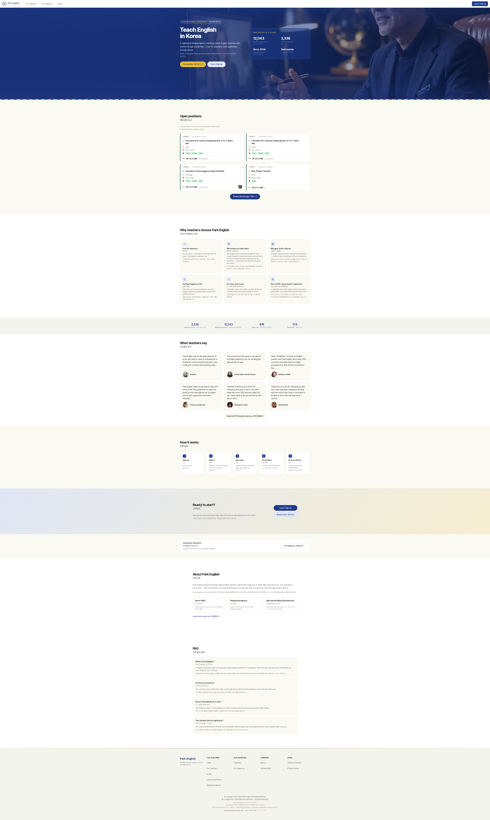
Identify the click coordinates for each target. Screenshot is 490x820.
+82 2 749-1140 (250, 810)
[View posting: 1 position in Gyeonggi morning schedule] (212, 177)
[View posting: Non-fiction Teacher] (278, 177)
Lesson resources (214, 780)
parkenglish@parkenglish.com (233, 810)
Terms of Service (294, 763)
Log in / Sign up (480, 4)
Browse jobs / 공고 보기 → (193, 64)
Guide (209, 774)
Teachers (237, 763)
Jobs (209, 763)
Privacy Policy (293, 768)
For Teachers (31, 4)
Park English (188, 758)
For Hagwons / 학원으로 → (294, 546)
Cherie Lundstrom (197, 405)
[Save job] (183, 140)
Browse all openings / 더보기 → (245, 196)
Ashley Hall (283, 405)
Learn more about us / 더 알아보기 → (206, 616)
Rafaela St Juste (241, 405)
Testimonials (265, 768)
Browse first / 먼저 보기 (285, 515)
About (60, 4)
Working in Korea (214, 785)
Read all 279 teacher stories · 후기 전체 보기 (245, 416)
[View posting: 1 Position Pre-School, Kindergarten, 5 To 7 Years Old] (212, 147)
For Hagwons (47, 4)
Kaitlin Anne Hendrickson (245, 374)
